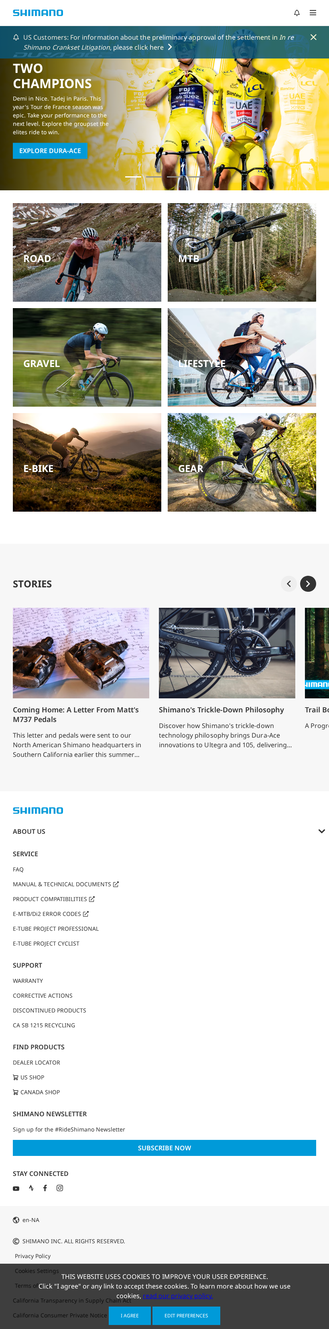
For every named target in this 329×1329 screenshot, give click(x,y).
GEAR (190, 468)
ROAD (37, 258)
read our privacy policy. (178, 1295)
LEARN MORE (40, 151)
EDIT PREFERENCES (186, 1315)
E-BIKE (38, 468)
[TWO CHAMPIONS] (133, 177)
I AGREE (130, 1315)
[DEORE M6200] (196, 177)
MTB (188, 258)
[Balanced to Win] (154, 177)
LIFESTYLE (201, 363)
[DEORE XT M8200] (175, 177)
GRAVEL (41, 363)
